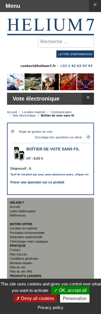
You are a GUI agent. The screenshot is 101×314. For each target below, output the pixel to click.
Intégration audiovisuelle (26, 237)
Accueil (15, 206)
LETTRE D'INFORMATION (75, 54)
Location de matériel (23, 228)
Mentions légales (21, 263)
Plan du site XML (21, 271)
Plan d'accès (18, 254)
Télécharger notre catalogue (29, 241)
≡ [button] (87, 97)
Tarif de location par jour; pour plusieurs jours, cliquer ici (49, 174)
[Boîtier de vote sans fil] (18, 160)
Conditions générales (24, 258)
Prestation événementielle (27, 232)
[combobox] (66, 42)
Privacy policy (50, 307)
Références (18, 215)
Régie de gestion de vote (35, 131)
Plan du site (18, 267)
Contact (15, 250)
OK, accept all (72, 290)
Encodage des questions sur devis (58, 137)
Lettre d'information (23, 211)
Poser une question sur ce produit (37, 181)
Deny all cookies (37, 298)
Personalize (75, 298)
